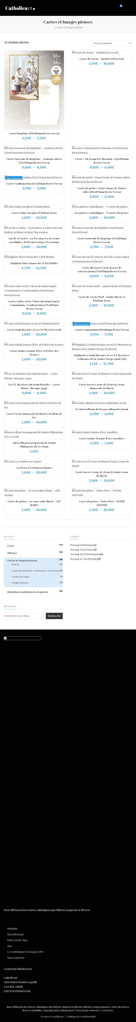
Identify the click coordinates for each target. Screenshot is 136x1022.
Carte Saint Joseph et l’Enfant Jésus (34, 212)
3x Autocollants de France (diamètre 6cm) (101, 409)
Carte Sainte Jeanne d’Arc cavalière (101, 438)
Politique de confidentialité (81, 1016)
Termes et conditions (52, 1016)
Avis (9, 946)
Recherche (54, 616)
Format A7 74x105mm (83, 559)
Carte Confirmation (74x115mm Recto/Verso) (34, 183)
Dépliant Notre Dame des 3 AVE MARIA (34, 263)
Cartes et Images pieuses (22, 560)
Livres (10, 545)
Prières (15, 564)
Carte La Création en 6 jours (34, 467)
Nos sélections (15, 934)
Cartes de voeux (20, 576)
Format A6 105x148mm (84, 554)
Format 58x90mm (81, 545)
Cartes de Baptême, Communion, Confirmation (36, 570)
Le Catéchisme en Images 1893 (25, 951)
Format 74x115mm (81, 549)
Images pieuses (20, 582)
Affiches (12, 553)
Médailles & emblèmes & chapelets (27, 592)
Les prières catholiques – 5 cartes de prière (102, 212)
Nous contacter (16, 957)
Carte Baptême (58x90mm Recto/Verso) (34, 133)
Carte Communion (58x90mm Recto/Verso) (102, 329)
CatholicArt (107, 1010)
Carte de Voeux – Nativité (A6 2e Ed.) (102, 58)
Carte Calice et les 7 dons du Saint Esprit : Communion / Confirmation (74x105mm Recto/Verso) (34, 305)
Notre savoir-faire (17, 940)
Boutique (12, 928)
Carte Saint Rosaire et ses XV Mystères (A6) (34, 329)
